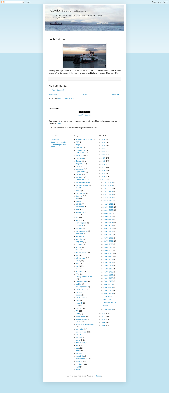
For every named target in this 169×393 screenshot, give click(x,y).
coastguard (80, 177)
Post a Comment (58, 90)
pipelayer (79, 292)
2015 (104, 173)
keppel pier (80, 239)
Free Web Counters (84, 115)
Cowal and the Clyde (58, 142)
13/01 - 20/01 (108, 309)
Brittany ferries (81, 153)
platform (79, 295)
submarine (80, 329)
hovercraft (79, 234)
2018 (104, 164)
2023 (104, 149)
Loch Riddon (107, 296)
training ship (80, 343)
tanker (78, 340)
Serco (78, 322)
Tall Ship (79, 337)
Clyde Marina (81, 172)
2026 (104, 139)
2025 (104, 143)
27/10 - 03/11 (108, 198)
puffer (78, 300)
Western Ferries (81, 359)
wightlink (79, 361)
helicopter (79, 228)
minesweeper (81, 258)
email (60, 123)
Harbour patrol (81, 223)
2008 (104, 326)
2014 (104, 176)
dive (77, 199)
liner (77, 250)
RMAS (78, 308)
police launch (81, 298)
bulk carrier (80, 156)
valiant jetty (80, 356)
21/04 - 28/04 (108, 256)
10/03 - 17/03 (108, 272)
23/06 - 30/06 (108, 232)
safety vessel (80, 316)
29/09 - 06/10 (108, 207)
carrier (78, 166)
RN (77, 311)
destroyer (79, 196)
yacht (78, 367)
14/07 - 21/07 (108, 225)
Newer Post (53, 95)
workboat (79, 364)
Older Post (116, 95)
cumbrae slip (80, 193)
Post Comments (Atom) (66, 98)
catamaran (80, 169)
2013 (104, 180)
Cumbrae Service (109, 302)
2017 (104, 167)
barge (78, 145)
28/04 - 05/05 (108, 253)
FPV (77, 218)
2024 (104, 146)
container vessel (82, 185)
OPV (77, 274)
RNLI (78, 314)
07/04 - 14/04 (108, 263)
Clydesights (55, 139)
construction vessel (83, 183)
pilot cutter (79, 289)
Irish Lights (80, 236)
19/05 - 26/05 (108, 247)
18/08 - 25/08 (108, 219)
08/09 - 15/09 (108, 213)
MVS (77, 263)
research (79, 303)
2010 (104, 319)
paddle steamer (81, 281)
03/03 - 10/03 (108, 275)
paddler (78, 284)
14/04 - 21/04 (108, 260)
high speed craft (81, 231)
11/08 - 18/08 (108, 222)
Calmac (78, 161)
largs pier (79, 242)
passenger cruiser (82, 287)
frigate (78, 220)
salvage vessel (81, 319)
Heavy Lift (79, 226)
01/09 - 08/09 (108, 216)
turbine (78, 351)
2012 (104, 313)
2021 (104, 155)
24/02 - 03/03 (108, 278)
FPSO (78, 215)
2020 (104, 158)
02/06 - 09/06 (108, 241)
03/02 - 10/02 (108, 287)
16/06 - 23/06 (108, 235)
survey (78, 335)
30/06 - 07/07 (108, 229)
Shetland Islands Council (85, 324)
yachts (78, 370)
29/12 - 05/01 (108, 182)
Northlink (79, 271)
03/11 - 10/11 (108, 195)
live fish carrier (81, 253)
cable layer (80, 158)
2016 (104, 170)
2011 (104, 316)
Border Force (80, 150)
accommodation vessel (84, 139)
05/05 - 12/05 (108, 250)
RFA (77, 306)
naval (78, 266)
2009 (104, 322)
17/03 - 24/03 (108, 269)
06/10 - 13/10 (108, 204)
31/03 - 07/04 (108, 266)
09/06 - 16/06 (108, 238)
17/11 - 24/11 (108, 192)
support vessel (81, 332)
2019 (104, 161)
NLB (77, 269)
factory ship (80, 207)
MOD (78, 261)
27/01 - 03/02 (108, 291)
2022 (104, 152)
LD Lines (79, 245)
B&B (77, 142)
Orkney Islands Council (84, 277)
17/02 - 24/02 (108, 281)
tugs (77, 348)
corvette (79, 188)
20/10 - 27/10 (108, 201)
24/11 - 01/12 (108, 188)
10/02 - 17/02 (108, 284)
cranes (78, 191)
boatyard (79, 148)
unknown (79, 353)
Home (85, 95)
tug (77, 345)
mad (77, 255)
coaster (78, 174)
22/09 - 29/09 (108, 210)
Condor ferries (81, 180)
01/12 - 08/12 (108, 185)
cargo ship (79, 164)
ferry (77, 210)
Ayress (105, 305)
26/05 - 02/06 (108, 244)
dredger (79, 201)
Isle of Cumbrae (108, 299)
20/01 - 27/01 (108, 294)
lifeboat (78, 247)
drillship (79, 204)
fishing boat (80, 212)
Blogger (98, 376)
